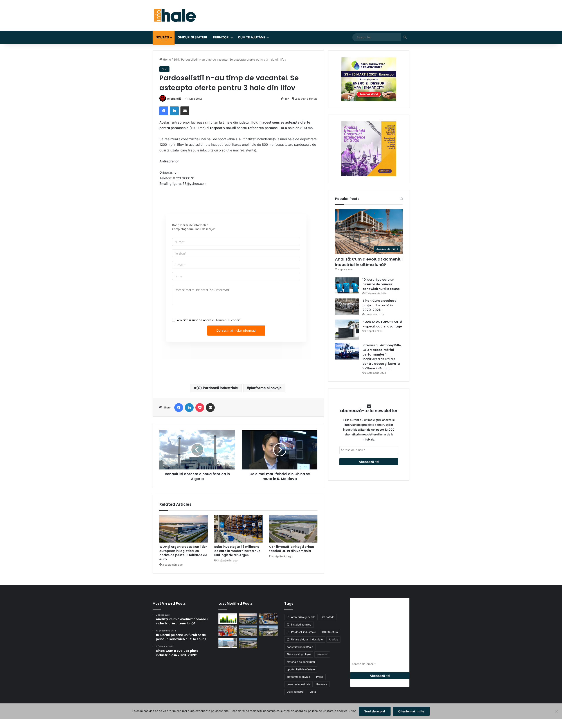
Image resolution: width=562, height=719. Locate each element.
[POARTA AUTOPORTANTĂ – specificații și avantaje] (347, 330)
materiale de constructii (301, 661)
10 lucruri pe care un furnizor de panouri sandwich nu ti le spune (381, 284)
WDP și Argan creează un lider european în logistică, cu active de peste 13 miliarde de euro (183, 553)
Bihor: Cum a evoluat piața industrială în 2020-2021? (379, 305)
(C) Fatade (327, 617)
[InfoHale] (174, 15)
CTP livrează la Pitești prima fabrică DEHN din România (291, 549)
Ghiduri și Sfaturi (192, 37)
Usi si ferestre (295, 691)
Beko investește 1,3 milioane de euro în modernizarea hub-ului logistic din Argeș (238, 551)
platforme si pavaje (265, 388)
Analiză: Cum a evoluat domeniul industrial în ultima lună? (369, 261)
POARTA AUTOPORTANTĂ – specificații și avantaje (382, 324)
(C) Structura (330, 632)
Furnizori (221, 37)
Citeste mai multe (411, 711)
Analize (333, 639)
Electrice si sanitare (299, 654)
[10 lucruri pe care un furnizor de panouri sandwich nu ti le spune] (347, 285)
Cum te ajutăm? (251, 37)
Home (166, 59)
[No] (556, 711)
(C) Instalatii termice (299, 624)
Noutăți (162, 37)
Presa (319, 676)
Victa (313, 691)
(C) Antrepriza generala (301, 617)
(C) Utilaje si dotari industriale (305, 639)
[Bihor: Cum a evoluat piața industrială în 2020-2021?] (347, 306)
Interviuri (322, 654)
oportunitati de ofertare (301, 669)
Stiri (176, 59)
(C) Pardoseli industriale (217, 388)
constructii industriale (300, 647)
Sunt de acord (374, 711)
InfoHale (172, 98)
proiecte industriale (298, 684)
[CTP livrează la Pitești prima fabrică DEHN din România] (293, 528)
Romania (321, 684)
